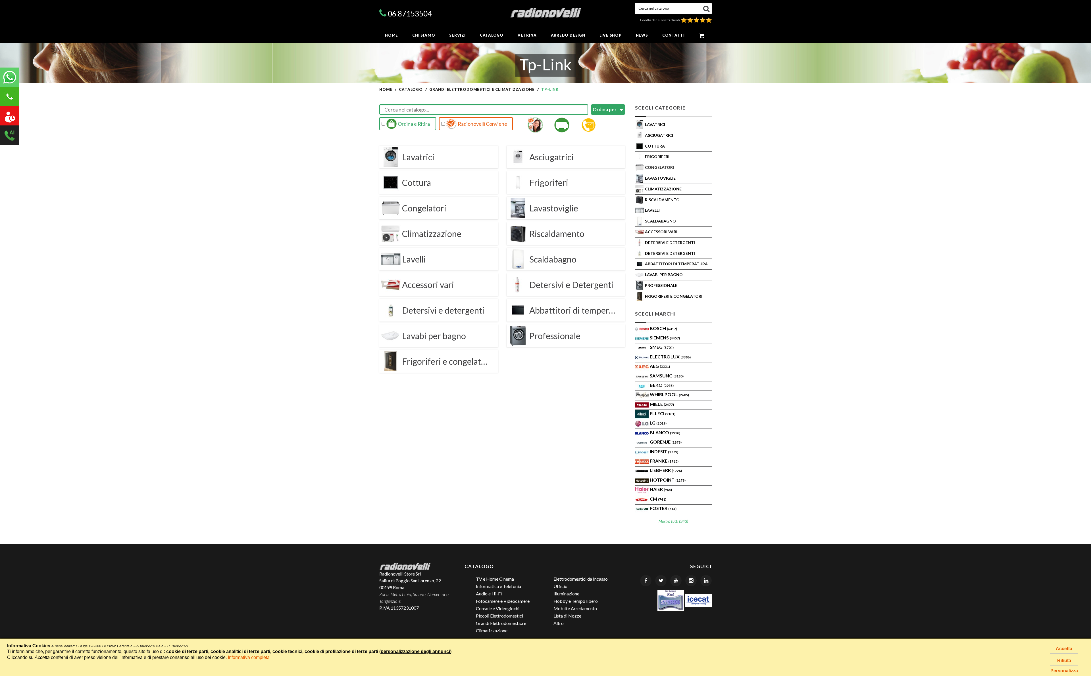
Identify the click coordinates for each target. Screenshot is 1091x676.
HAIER (661, 489)
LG (658, 422)
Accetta (1064, 648)
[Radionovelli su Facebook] (645, 580)
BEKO (662, 385)
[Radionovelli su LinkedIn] (706, 580)
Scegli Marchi (655, 314)
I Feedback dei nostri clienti (660, 20)
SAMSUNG (667, 375)
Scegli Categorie (660, 108)
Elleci (662, 413)
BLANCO (665, 432)
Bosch (663, 328)
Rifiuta (1064, 660)
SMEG (662, 347)
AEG (660, 366)
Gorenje (666, 441)
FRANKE (664, 460)
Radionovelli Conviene (482, 124)
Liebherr (666, 470)
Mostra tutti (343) (673, 521)
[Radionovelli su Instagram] (691, 580)
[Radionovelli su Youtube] (676, 580)
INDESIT (664, 451)
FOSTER (663, 508)
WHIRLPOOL (669, 394)
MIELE (662, 404)
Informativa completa (249, 657)
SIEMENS (665, 337)
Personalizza (1064, 670)
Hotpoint (668, 479)
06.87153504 (410, 13)
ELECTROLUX (670, 356)
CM (658, 498)
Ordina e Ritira (413, 124)
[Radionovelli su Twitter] (661, 580)
